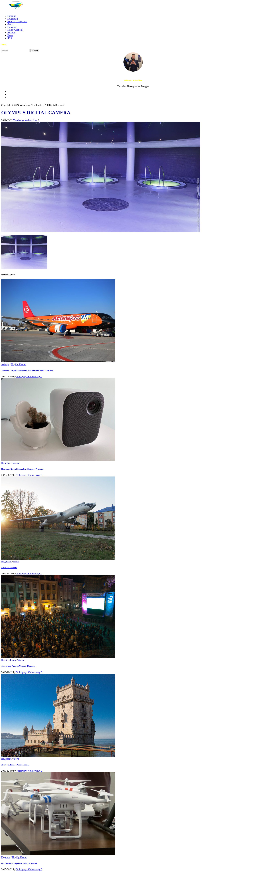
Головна (11, 16)
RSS (9, 38)
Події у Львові (14, 29)
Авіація (11, 32)
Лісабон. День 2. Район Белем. (15, 765)
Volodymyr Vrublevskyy (25, 120)
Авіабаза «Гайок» (9, 567)
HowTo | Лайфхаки (17, 21)
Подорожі (12, 18)
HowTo (5, 463)
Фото (10, 24)
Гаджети (11, 27)
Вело (10, 35)
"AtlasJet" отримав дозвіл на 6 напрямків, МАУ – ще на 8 (27, 370)
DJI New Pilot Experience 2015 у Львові (19, 863)
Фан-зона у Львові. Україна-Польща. (18, 666)
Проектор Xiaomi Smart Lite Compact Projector (22, 469)
